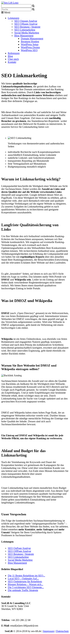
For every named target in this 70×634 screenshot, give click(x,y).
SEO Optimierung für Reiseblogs (25, 581)
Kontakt (12, 62)
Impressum (48, 631)
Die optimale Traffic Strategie (23, 590)
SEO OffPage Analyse (19, 551)
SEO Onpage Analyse (25, 21)
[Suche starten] (33, 9)
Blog (10, 56)
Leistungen (13, 18)
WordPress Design (30, 47)
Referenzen (14, 53)
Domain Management (32, 38)
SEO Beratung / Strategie (27, 26)
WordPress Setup (29, 44)
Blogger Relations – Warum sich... (25, 584)
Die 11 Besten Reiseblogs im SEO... (26, 575)
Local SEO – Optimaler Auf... (23, 578)
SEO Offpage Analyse (25, 23)
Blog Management (23, 35)
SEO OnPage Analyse (19, 548)
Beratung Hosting (30, 41)
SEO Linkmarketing (24, 29)
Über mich (13, 59)
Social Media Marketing (26, 32)
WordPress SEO (29, 50)
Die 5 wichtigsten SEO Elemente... (26, 587)
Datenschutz (62, 631)
